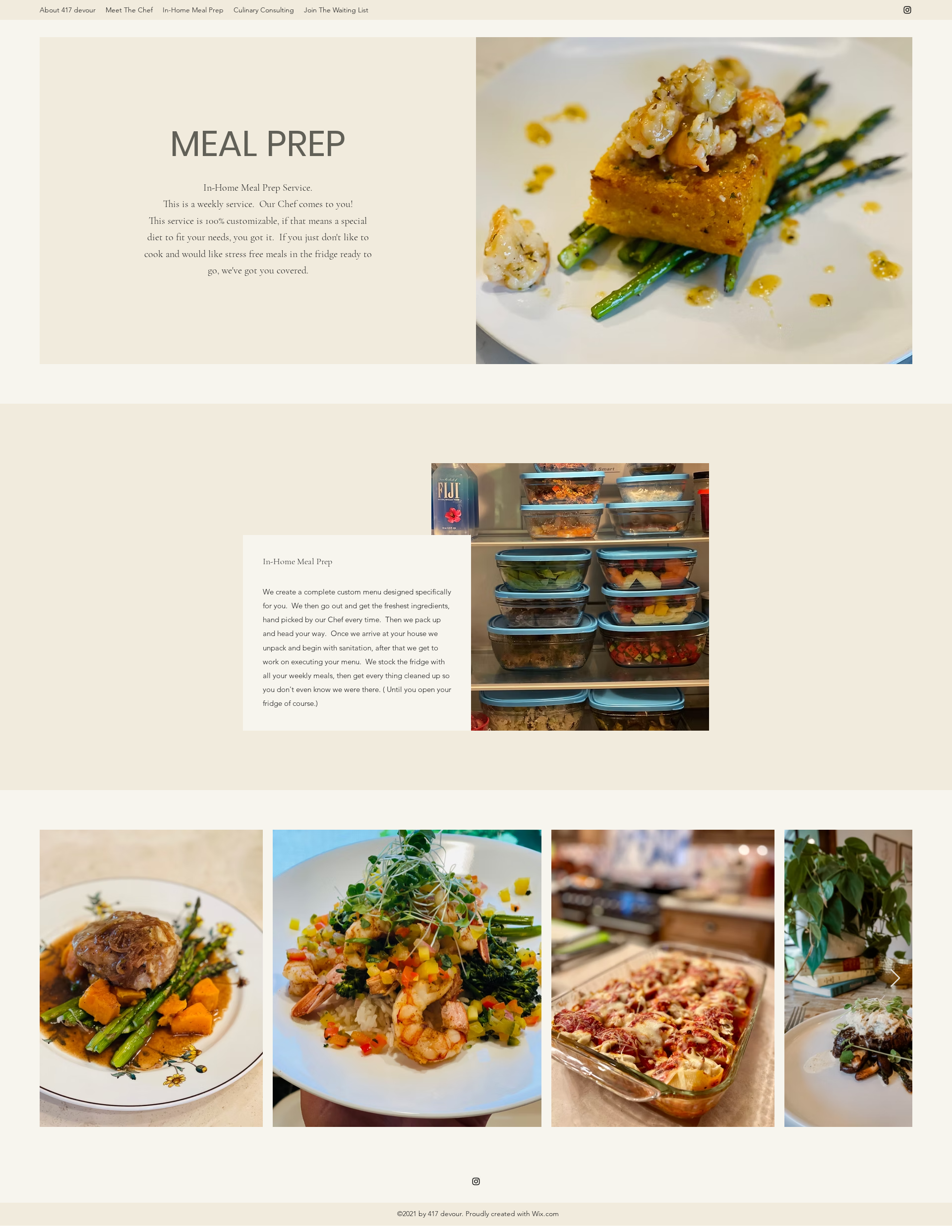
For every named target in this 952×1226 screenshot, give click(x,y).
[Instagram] (907, 10)
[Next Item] (895, 978)
